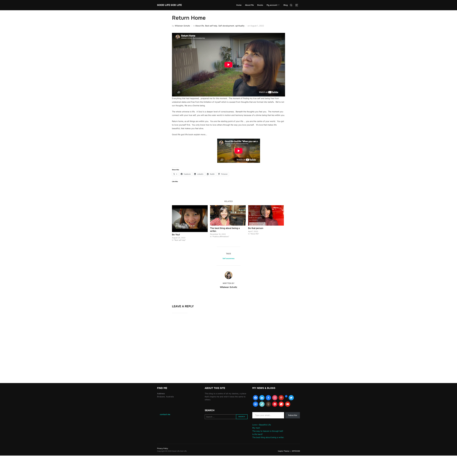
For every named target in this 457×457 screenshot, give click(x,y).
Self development (226, 26)
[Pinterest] (281, 397)
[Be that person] (266, 215)
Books (260, 5)
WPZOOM (296, 451)
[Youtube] (287, 404)
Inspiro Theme (283, 451)
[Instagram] (275, 397)
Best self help (211, 26)
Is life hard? (257, 434)
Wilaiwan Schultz (182, 26)
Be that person (255, 228)
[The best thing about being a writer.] (228, 215)
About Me (249, 5)
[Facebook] (255, 397)
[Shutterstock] (281, 404)
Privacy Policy (162, 448)
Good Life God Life (169, 5)
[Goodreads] (268, 404)
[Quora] (286, 397)
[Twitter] (291, 397)
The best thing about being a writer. (268, 437)
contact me (165, 414)
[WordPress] (255, 404)
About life (199, 26)
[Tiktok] (262, 404)
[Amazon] (268, 397)
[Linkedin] (262, 397)
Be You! (176, 234)
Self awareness (228, 258)
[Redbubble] (275, 404)
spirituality (239, 26)
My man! (256, 428)
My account (272, 5)
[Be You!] (190, 218)
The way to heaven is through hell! (267, 431)
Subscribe (292, 415)
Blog (285, 5)
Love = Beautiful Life (261, 425)
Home (238, 5)
